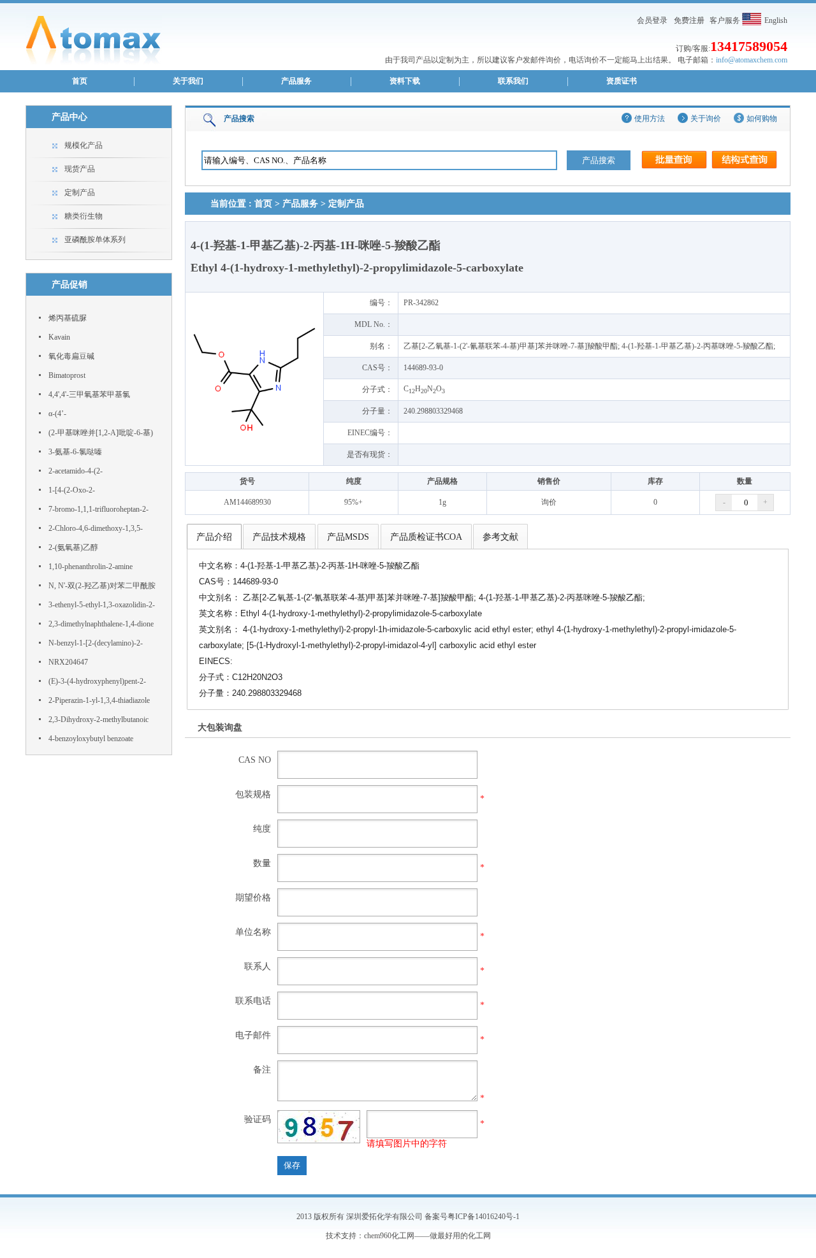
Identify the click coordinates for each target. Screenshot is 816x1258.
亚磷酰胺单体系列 (95, 239)
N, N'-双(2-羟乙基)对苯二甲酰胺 (102, 585)
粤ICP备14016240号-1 (484, 1216)
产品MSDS (348, 537)
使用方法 (649, 118)
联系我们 (513, 80)
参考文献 (500, 537)
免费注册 (689, 20)
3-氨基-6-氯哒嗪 (75, 451)
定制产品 (79, 192)
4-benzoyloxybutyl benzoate (90, 738)
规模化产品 (83, 145)
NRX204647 (68, 662)
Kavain (59, 337)
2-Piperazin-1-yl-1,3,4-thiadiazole (99, 700)
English (775, 20)
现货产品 (79, 168)
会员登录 (652, 20)
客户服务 (725, 20)
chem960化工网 (389, 1235)
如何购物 (762, 118)
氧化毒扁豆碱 (71, 356)
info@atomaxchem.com (751, 59)
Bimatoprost (66, 375)
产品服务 (296, 80)
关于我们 (188, 80)
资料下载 (405, 80)
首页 (79, 80)
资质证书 (621, 80)
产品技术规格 (279, 537)
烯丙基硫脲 (67, 318)
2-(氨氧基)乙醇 (73, 547)
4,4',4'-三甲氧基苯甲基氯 (89, 394)
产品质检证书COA (426, 537)
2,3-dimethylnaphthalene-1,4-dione (101, 623)
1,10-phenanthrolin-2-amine (90, 566)
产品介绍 (214, 537)
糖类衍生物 (83, 216)
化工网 (479, 1235)
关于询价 (705, 118)
